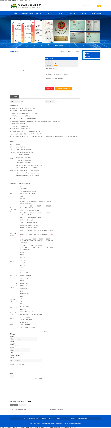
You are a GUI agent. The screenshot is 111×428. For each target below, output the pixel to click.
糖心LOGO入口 (59, 427)
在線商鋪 (84, 13)
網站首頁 (16, 13)
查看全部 (88, 56)
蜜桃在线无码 (6, 427)
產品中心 (38, 13)
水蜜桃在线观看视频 (13, 427)
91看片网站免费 (65, 427)
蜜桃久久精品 (20, 427)
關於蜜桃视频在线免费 (27, 13)
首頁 (66, 51)
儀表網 (76, 423)
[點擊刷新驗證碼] (38, 379)
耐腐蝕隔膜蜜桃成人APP (20, 409)
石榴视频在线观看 (72, 427)
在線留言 (72, 13)
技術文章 (61, 13)
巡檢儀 (87, 53)
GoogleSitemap (67, 423)
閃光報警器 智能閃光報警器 (56, 409)
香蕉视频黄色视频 (52, 427)
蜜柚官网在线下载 (27, 427)
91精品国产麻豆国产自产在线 (42, 427)
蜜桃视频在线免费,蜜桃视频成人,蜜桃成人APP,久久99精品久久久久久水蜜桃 (15, 0)
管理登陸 (80, 423)
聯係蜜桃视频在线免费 (95, 13)
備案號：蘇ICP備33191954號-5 (57, 423)
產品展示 (44, 418)
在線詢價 (49, 88)
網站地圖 (2, 427)
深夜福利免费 (33, 427)
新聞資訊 (50, 13)
